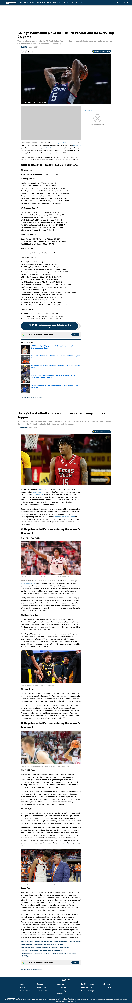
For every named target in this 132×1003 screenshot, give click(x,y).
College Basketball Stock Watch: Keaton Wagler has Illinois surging (45, 947)
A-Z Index (106, 984)
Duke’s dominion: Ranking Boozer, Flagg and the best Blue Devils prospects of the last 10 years (50, 955)
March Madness (37, 495)
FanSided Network (88, 984)
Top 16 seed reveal (28, 583)
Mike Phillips (24, 47)
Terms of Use (107, 987)
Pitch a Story (61, 987)
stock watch (37, 492)
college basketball (61, 143)
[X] (121, 2)
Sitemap (23, 987)
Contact (40, 984)
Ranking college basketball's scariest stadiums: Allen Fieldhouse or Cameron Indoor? (51, 941)
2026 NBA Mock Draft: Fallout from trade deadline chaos (42, 951)
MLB (25, 2)
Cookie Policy (25, 991)
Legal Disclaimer (43, 991)
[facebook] (117, 2)
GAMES (72, 2)
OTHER (64, 2)
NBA (31, 2)
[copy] (32, 51)
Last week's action (50, 148)
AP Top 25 (77, 145)
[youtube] (128, 2)
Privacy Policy (86, 987)
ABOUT (78, 2)
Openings (60, 984)
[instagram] (124, 2)
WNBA (49, 2)
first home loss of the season (64, 517)
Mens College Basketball (34, 397)
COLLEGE (56, 2)
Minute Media (11, 998)
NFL (19, 2)
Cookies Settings (87, 991)
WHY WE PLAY (40, 2)
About (22, 984)
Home (23, 397)
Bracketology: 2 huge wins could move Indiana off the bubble (43, 944)
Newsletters (41, 987)
